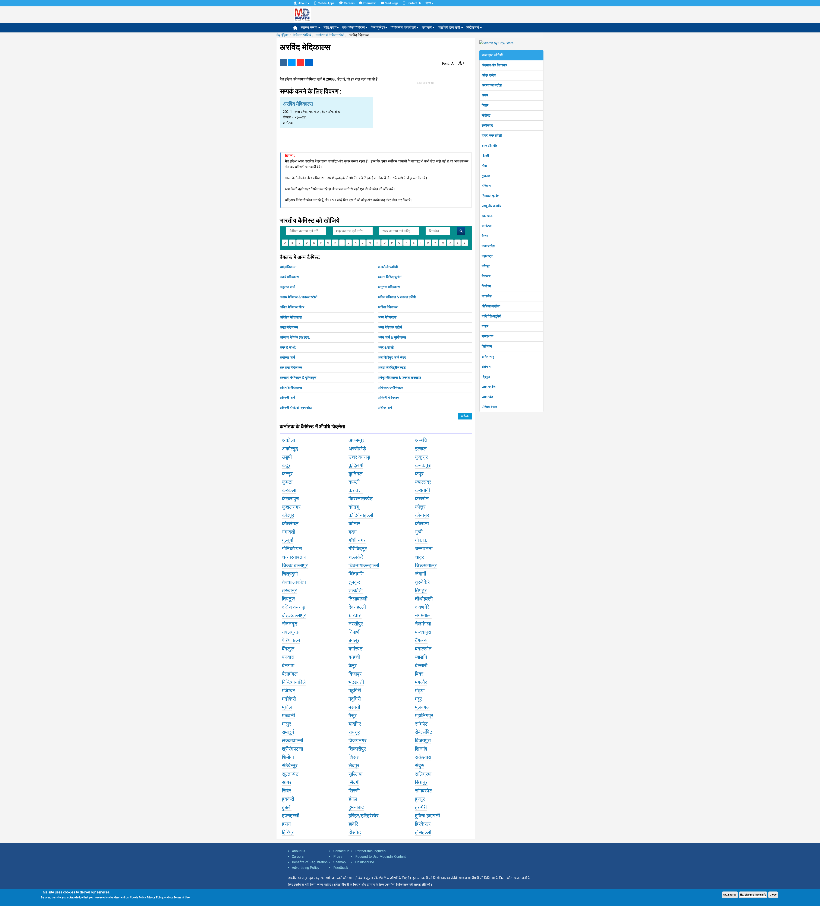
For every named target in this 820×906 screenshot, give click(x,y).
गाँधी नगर (357, 540)
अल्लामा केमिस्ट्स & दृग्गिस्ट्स (298, 378)
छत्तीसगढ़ (487, 125)
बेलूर (352, 666)
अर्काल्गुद (290, 449)
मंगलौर (421, 682)
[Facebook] (283, 62)
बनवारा (288, 657)
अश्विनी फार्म (287, 398)
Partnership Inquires (370, 851)
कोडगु (353, 507)
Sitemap (339, 862)
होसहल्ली (423, 832)
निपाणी (354, 632)
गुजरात (486, 176)
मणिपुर (486, 266)
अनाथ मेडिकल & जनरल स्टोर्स (298, 297)
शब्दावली (427, 27)
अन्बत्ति (421, 440)
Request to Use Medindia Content (380, 857)
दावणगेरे (422, 607)
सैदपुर (353, 766)
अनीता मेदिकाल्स (388, 307)
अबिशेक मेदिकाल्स (291, 317)
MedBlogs (391, 3)
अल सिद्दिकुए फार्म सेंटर (392, 357)
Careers (349, 3)
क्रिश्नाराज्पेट (360, 499)
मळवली (288, 716)
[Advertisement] (426, 114)
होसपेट (354, 832)
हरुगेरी (421, 807)
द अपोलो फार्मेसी (388, 267)
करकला (289, 490)
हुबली (286, 807)
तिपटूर (421, 590)
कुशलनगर (291, 507)
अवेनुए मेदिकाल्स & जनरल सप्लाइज (399, 378)
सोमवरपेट (423, 791)
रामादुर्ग (288, 732)
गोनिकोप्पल (292, 549)
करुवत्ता (355, 490)
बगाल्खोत (423, 649)
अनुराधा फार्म (287, 287)
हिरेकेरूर (422, 824)
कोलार (354, 524)
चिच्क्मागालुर (426, 565)
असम (485, 95)
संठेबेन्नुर (289, 766)
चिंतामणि (356, 574)
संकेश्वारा (423, 757)
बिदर (419, 674)
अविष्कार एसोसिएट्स (390, 388)
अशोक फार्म (385, 408)
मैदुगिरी (354, 699)
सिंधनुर (421, 782)
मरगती (354, 707)
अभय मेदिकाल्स (387, 317)
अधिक (465, 416)
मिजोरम (486, 286)
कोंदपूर (288, 515)
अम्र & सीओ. (386, 347)
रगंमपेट (421, 724)
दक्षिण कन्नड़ (293, 607)
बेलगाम (288, 666)
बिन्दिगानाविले (294, 682)
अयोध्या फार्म (287, 357)
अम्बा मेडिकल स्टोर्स (390, 327)
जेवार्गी (420, 574)
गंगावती (288, 532)
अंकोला (288, 440)
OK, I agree (730, 894)
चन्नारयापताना (295, 557)
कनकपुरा (423, 465)
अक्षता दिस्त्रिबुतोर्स (389, 277)
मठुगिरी (354, 691)
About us (298, 851)
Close (773, 894)
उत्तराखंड (487, 397)
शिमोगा (288, 757)
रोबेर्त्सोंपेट (423, 732)
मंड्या (420, 691)
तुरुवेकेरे (422, 582)
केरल (485, 236)
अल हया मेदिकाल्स (291, 367)
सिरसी (354, 791)
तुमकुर (354, 582)
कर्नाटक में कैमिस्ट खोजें (330, 35)
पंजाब (485, 326)
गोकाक (421, 540)
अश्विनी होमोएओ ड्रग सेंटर (296, 408)
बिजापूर (355, 674)
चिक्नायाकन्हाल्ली (363, 565)
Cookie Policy (138, 897)
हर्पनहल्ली (290, 816)
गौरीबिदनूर (357, 549)
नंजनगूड (289, 624)
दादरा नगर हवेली (492, 135)
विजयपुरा (423, 741)
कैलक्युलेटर (378, 27)
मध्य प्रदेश (488, 246)
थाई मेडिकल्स (288, 267)
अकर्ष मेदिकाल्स (289, 277)
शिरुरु (353, 757)
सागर (286, 782)
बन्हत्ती (354, 657)
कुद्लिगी (355, 465)
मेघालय (486, 276)
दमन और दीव (490, 146)
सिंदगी (353, 782)
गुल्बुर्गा (287, 540)
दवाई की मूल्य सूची (449, 27)
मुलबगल (422, 707)
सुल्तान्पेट (290, 774)
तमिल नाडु (488, 357)
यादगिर (354, 724)
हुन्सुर (420, 799)
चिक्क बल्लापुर (295, 565)
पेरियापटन (291, 640)
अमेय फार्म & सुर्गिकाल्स (392, 337)
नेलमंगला (423, 624)
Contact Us (414, 3)
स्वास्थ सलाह (309, 27)
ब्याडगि (421, 657)
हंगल (352, 799)
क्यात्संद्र (423, 482)
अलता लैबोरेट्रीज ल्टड (392, 367)
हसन (286, 824)
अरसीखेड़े (357, 449)
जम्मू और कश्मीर (491, 206)
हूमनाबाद (356, 807)
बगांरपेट (355, 649)
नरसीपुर (355, 624)
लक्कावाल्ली (292, 741)
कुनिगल (355, 474)
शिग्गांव (421, 749)
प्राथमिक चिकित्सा (353, 27)
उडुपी (287, 457)
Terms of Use (182, 897)
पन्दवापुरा (423, 632)
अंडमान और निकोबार (494, 65)
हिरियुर (288, 832)
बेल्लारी (421, 666)
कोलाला (422, 524)
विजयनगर (357, 741)
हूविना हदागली (427, 816)
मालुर (286, 724)
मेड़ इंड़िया (282, 35)
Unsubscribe (364, 862)
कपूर (419, 474)
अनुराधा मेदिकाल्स (389, 287)
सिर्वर (286, 791)
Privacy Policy (155, 897)
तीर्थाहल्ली (424, 599)
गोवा (484, 166)
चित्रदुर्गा (290, 574)
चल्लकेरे (355, 557)
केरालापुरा (290, 499)
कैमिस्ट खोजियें (302, 35)
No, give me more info (753, 894)
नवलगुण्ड (290, 632)
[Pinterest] (300, 62)
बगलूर (353, 640)
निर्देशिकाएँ (473, 27)
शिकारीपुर (357, 749)
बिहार (485, 105)
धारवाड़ (355, 615)
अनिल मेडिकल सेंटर (292, 307)
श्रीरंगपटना (292, 749)
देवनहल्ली (357, 607)
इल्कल (421, 449)
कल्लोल (422, 499)
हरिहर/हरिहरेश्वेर (363, 816)
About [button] (302, 3)
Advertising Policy (305, 868)
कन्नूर (287, 474)
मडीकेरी (289, 699)
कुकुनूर (421, 457)
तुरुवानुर (289, 590)
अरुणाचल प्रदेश (492, 85)
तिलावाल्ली (357, 599)
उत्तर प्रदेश (488, 387)
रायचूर (354, 732)
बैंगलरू (421, 640)
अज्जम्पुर (356, 440)
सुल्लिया (355, 774)
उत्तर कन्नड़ (359, 457)
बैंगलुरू (288, 649)
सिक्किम (487, 346)
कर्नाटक (487, 226)
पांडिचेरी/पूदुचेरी (491, 316)
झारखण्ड (487, 216)
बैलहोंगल (290, 674)
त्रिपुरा (486, 377)
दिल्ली (485, 156)
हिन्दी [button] (428, 3)
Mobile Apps (326, 3)
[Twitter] (292, 62)
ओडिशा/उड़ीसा (491, 306)
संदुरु (419, 766)
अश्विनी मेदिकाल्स (389, 398)
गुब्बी (419, 532)
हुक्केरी (288, 799)
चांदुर (419, 557)
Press (338, 857)
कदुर (286, 465)
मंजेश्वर (288, 691)
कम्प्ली (354, 482)
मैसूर (352, 716)
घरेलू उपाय (330, 27)
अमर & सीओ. (288, 347)
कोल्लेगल (290, 524)
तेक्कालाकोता (294, 582)
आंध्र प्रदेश (489, 75)
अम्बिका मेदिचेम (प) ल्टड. (295, 337)
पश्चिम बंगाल (489, 407)
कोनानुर (422, 515)
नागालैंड (487, 296)
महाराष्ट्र (487, 256)
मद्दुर (418, 699)
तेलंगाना (486, 367)
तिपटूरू (288, 599)
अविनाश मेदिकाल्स (291, 388)
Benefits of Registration (310, 862)
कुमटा (287, 482)
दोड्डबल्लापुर (294, 615)
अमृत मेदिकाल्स (289, 327)
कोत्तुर (420, 507)
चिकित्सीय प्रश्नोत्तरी (403, 27)
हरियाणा (487, 186)
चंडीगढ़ (486, 115)
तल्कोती (355, 590)
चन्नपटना (423, 549)
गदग (352, 532)
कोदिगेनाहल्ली (360, 515)
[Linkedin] (309, 62)
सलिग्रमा (423, 774)
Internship (369, 3)
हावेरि (353, 824)
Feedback (340, 868)
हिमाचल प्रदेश (490, 196)
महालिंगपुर (424, 716)
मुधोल (287, 707)
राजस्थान (487, 336)
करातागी (422, 490)
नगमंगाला (423, 615)
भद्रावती (356, 682)
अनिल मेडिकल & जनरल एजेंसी (397, 297)
